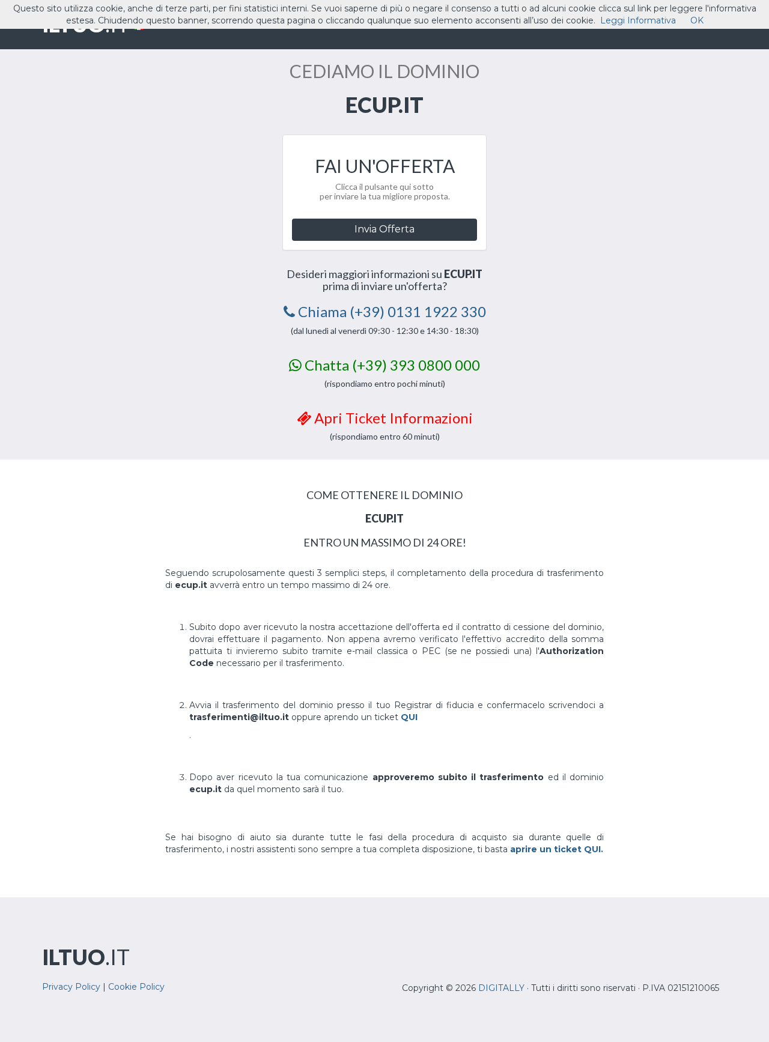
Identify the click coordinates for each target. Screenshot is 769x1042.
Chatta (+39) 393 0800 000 (391, 365)
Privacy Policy (71, 986)
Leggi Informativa (638, 20)
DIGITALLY (501, 988)
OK (697, 20)
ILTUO (86, 957)
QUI (409, 717)
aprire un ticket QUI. (556, 849)
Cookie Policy (136, 986)
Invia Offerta (384, 229)
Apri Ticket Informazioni (392, 417)
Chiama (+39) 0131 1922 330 (390, 311)
